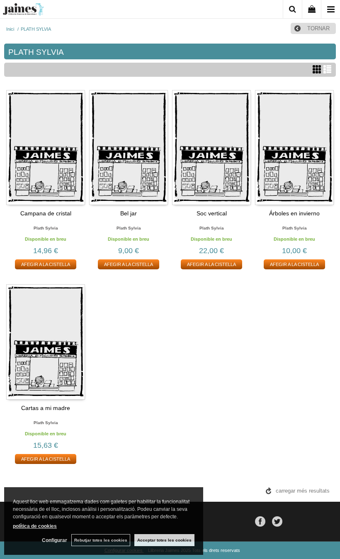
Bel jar (128, 213)
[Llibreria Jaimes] (23, 11)
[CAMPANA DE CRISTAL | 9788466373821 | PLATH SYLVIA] (45, 147)
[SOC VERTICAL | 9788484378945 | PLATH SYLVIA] (211, 147)
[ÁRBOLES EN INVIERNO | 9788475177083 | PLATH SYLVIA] (294, 147)
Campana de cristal (45, 213)
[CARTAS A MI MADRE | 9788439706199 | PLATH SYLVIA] (45, 341)
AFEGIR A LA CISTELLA (45, 264)
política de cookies (35, 526)
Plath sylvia (46, 228)
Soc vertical (212, 213)
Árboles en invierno (294, 213)
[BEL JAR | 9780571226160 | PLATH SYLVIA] (128, 147)
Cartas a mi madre (45, 408)
